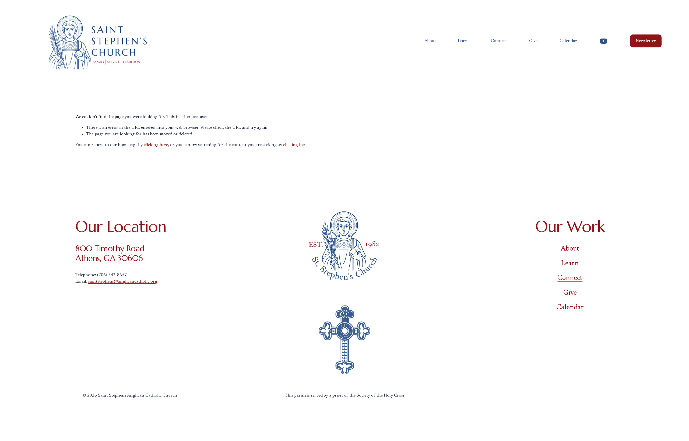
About (570, 248)
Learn (570, 263)
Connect (569, 278)
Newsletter (646, 41)
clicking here (156, 145)
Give (533, 41)
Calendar (568, 41)
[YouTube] (603, 41)
